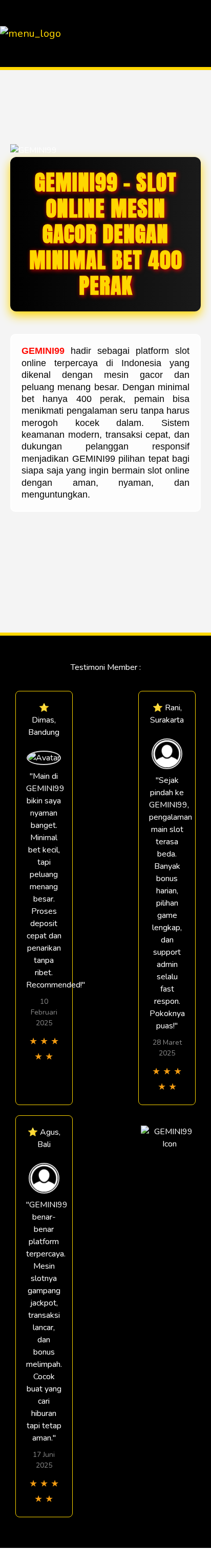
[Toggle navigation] (200, 33)
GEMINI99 (43, 351)
